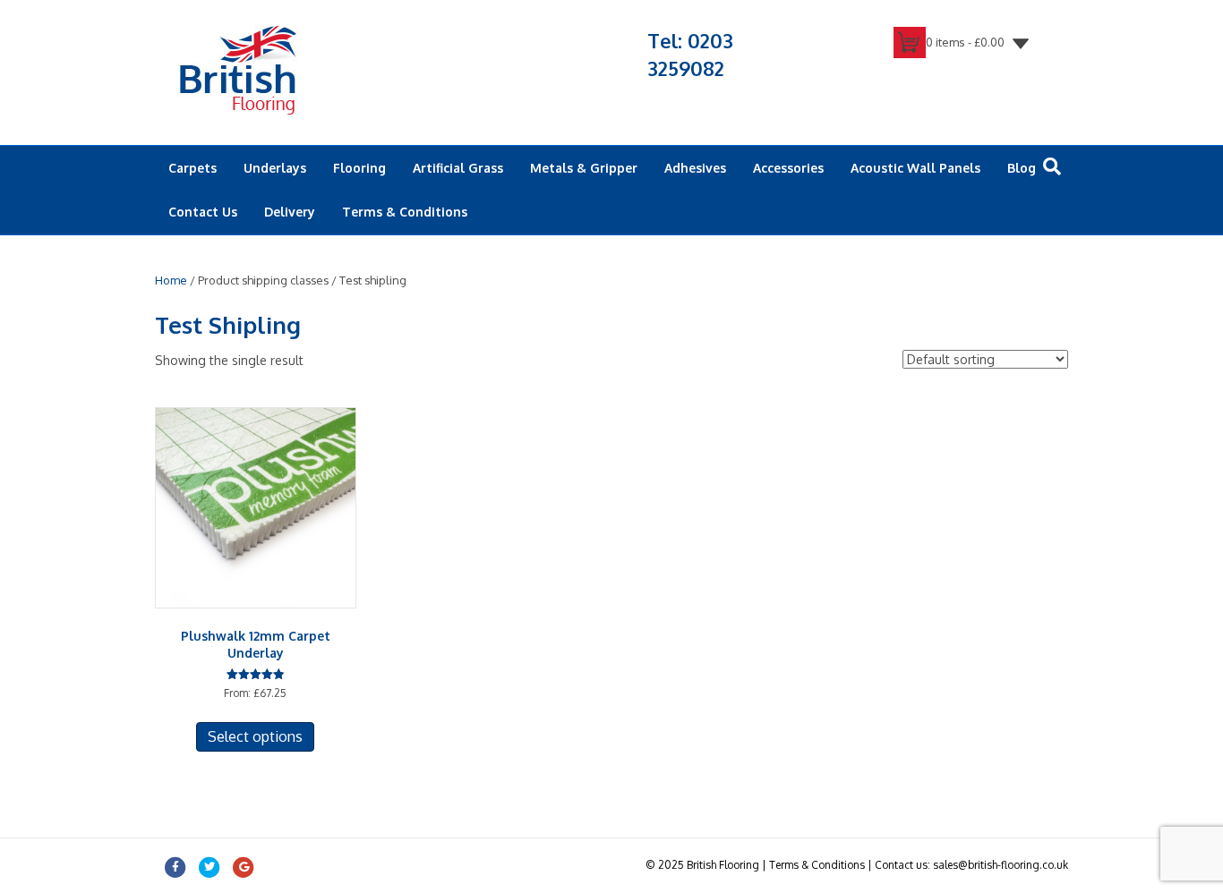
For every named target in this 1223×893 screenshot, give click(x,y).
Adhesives (695, 167)
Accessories (788, 167)
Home (171, 280)
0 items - (965, 42)
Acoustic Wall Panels (915, 167)
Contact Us (202, 211)
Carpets (192, 167)
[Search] (1052, 166)
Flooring (359, 167)
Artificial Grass (458, 167)
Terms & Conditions (404, 211)
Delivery (289, 211)
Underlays (275, 167)
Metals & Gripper (583, 167)
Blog (1021, 167)
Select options (255, 736)
